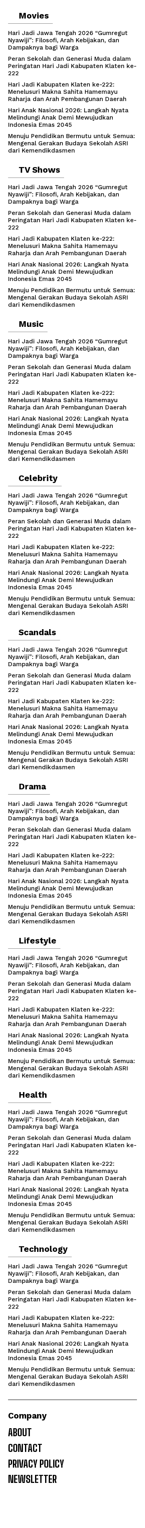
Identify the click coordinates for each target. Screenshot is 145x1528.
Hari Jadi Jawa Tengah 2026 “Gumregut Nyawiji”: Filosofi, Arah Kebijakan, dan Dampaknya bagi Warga (68, 40)
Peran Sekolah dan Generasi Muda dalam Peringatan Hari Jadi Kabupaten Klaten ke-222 (72, 66)
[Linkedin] (30, 1508)
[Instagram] (15, 1508)
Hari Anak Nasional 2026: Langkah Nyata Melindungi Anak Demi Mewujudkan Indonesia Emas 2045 (68, 117)
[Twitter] (44, 1508)
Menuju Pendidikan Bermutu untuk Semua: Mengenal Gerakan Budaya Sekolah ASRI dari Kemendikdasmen (71, 143)
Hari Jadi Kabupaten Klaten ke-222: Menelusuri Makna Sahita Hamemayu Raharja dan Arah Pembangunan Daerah (67, 92)
